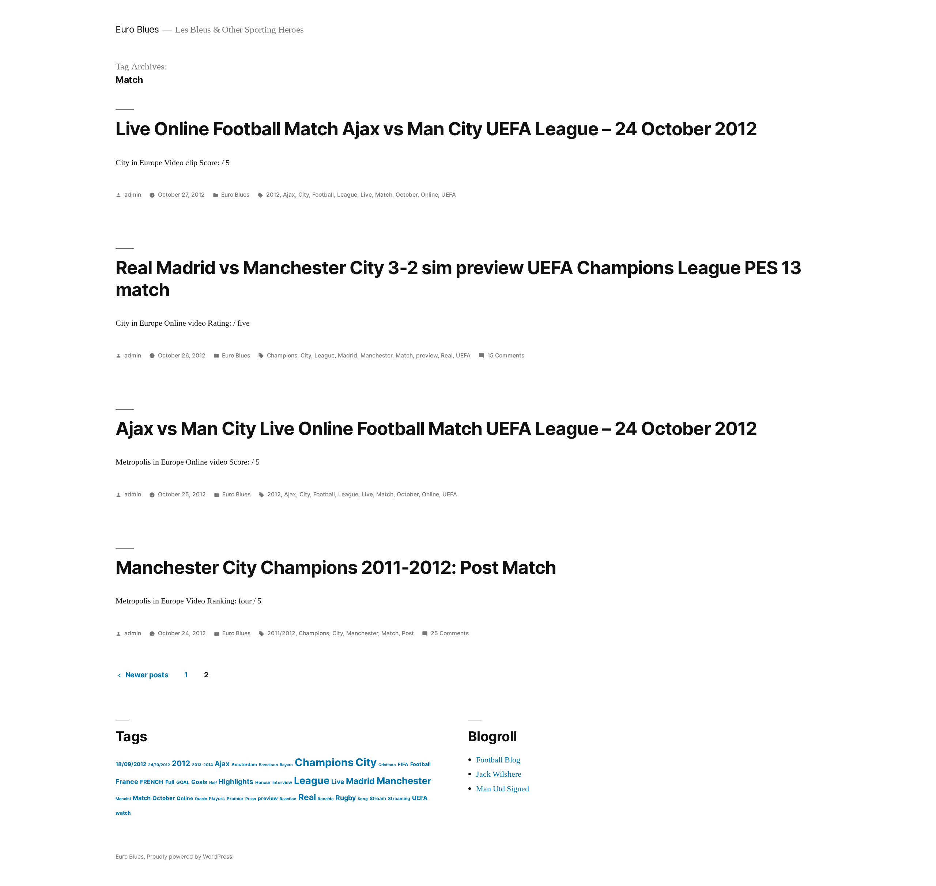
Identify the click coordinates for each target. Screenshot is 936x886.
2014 (208, 764)
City (303, 194)
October (407, 194)
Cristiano (387, 764)
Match (383, 194)
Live (366, 194)
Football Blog (498, 760)
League (347, 194)
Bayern (286, 764)
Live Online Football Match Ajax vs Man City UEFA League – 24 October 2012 (436, 129)
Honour (263, 782)
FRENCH (151, 782)
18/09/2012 (131, 764)
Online (429, 194)
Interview (282, 782)
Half (213, 782)
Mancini (123, 798)
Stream (378, 798)
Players (217, 798)
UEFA (448, 194)
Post (408, 633)
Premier (235, 798)
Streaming (399, 798)
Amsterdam (244, 764)
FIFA (403, 764)
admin (132, 194)
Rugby (346, 798)
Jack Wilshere (498, 774)
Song (363, 798)
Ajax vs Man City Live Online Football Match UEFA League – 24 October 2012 (436, 428)
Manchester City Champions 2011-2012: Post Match (336, 567)
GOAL (182, 782)
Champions (282, 355)
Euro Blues (137, 29)
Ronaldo (326, 798)
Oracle (201, 798)
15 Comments (505, 355)
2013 (196, 764)
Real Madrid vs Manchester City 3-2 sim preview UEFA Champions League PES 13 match (458, 278)
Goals (199, 782)
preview (427, 355)
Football (323, 194)
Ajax (289, 194)
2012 (273, 194)
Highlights (236, 781)
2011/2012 (281, 633)
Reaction (288, 798)
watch (123, 813)
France (127, 781)
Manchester (376, 355)
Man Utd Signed (502, 789)
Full (169, 782)
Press (250, 798)
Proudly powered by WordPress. (190, 856)
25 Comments (450, 633)
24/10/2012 (159, 764)
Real (447, 355)
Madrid (347, 355)
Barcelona (268, 764)
